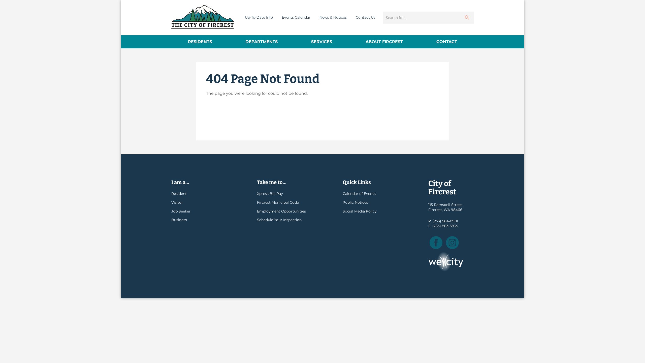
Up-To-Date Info (259, 17)
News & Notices (333, 17)
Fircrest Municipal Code (278, 202)
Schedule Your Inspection (279, 220)
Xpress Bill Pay (270, 193)
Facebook (436, 242)
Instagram (452, 242)
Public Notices (355, 202)
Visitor (177, 202)
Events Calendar (296, 17)
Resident (179, 193)
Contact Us (365, 17)
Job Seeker (180, 211)
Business (179, 220)
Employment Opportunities (281, 211)
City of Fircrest (202, 17)
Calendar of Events (359, 193)
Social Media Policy (360, 211)
